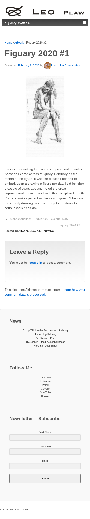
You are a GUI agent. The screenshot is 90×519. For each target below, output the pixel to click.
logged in (35, 262)
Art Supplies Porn (45, 338)
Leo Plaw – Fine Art (19, 509)
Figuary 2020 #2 (69, 225)
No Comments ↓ (70, 65)
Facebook (45, 377)
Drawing (34, 231)
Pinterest (46, 396)
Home (8, 42)
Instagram (45, 381)
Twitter (45, 384)
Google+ (45, 388)
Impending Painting (45, 334)
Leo (53, 65)
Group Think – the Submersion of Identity (46, 330)
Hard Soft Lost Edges (46, 345)
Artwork (19, 42)
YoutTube (45, 392)
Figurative (47, 231)
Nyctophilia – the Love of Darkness (45, 342)
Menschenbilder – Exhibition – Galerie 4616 (39, 219)
